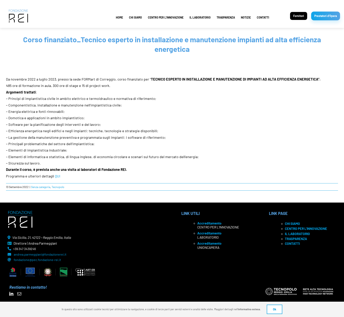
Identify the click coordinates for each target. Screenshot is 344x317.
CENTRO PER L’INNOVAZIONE (166, 17)
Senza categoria (40, 187)
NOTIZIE (246, 17)
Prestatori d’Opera (325, 16)
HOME (119, 17)
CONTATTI (263, 17)
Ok (274, 309)
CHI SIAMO (135, 17)
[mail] (19, 294)
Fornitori (298, 16)
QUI (57, 176)
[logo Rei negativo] (20, 212)
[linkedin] (11, 294)
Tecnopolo (58, 187)
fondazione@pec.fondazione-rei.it (37, 260)
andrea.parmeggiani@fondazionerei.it (40, 254)
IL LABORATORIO (200, 17)
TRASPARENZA (226, 17)
